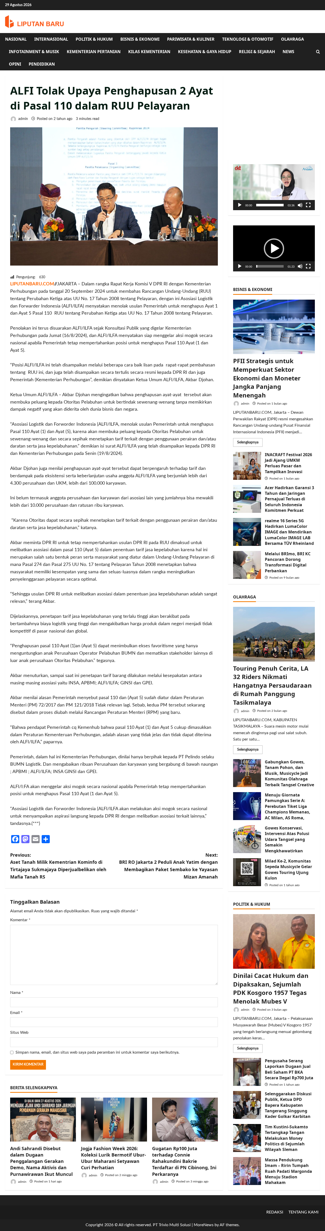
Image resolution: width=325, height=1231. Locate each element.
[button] (274, 187)
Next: (168, 866)
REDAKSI (274, 1212)
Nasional (16, 39)
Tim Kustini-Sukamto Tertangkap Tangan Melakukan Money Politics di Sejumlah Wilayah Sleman (247, 1138)
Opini (15, 64)
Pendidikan (42, 64)
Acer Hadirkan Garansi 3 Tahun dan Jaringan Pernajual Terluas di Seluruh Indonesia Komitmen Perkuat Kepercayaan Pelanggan (247, 499)
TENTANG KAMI (303, 1212)
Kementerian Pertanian (94, 51)
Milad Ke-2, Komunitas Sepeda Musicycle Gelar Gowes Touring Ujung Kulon (247, 872)
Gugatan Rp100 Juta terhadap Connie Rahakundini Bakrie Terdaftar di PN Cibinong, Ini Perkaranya (184, 1161)
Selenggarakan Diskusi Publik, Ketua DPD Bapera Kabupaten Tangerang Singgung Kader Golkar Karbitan (247, 1105)
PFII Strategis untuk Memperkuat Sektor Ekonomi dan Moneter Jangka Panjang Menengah (267, 378)
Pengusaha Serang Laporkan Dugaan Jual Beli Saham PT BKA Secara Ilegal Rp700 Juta (247, 1072)
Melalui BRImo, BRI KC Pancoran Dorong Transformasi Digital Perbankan (247, 565)
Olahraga (292, 39)
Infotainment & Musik (34, 51)
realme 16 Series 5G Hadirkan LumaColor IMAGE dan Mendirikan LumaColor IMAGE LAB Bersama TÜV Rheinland (247, 532)
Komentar (20, 920)
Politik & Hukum (94, 39)
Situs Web (19, 1032)
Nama (16, 993)
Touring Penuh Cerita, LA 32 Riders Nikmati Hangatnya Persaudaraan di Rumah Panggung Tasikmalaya (272, 685)
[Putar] (239, 205)
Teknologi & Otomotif (247, 39)
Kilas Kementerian (149, 51)
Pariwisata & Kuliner (191, 39)
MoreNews (204, 1225)
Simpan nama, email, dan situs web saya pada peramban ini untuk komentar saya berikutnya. (97, 1052)
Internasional (51, 39)
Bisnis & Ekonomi (139, 39)
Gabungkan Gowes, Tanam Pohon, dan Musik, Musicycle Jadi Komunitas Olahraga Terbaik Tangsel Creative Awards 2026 (247, 773)
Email (16, 1013)
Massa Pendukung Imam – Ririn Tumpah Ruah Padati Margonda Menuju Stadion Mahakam (247, 1171)
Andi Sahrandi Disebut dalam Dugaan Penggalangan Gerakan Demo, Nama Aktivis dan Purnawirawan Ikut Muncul (41, 1161)
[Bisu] (300, 205)
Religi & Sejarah (257, 51)
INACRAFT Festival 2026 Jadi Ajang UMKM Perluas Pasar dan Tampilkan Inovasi (247, 466)
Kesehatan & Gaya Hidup (204, 51)
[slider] (270, 205)
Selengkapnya (250, 443)
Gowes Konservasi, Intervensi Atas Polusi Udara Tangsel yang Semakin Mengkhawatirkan (247, 839)
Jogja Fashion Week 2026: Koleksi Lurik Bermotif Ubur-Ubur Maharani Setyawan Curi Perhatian (113, 1158)
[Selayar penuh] (308, 205)
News (288, 51)
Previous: (58, 866)
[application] (274, 187)
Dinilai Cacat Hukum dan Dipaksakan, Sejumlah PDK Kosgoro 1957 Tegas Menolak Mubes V (270, 988)
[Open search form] (318, 52)
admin (22, 119)
